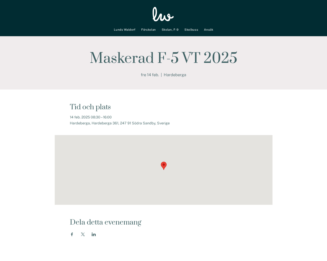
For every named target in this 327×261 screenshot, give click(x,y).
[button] (124, 29)
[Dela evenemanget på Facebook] (72, 234)
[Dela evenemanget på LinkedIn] (94, 234)
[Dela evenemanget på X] (83, 234)
